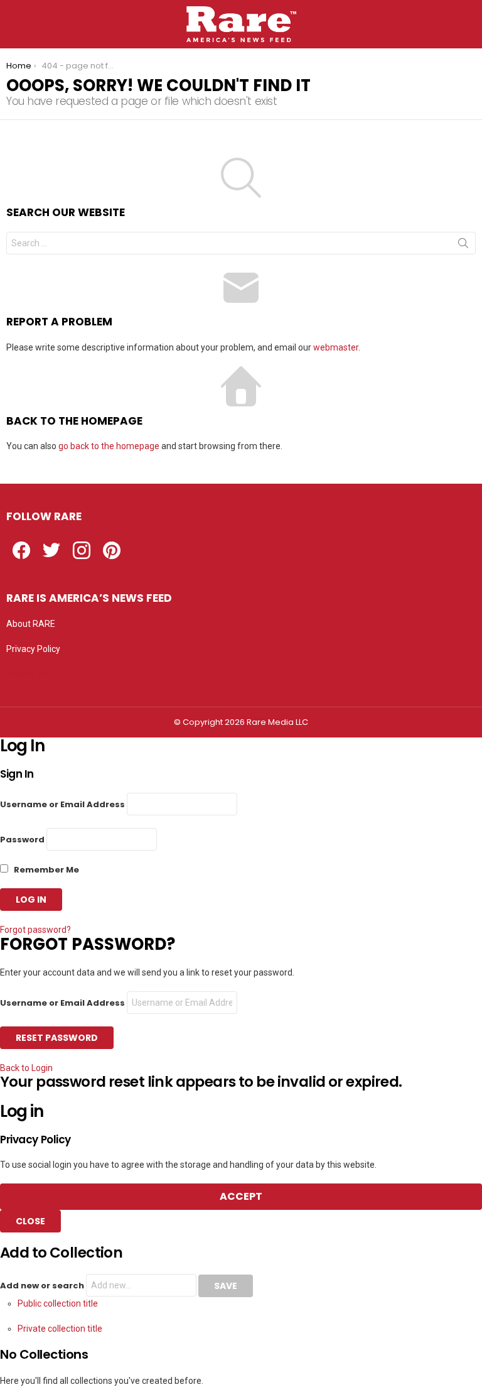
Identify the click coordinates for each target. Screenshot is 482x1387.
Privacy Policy (33, 649)
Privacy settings (37, 674)
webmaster (335, 347)
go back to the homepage (108, 446)
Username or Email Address (62, 804)
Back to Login (26, 1068)
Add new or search (43, 1286)
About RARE (30, 624)
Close (30, 1221)
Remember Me (45, 870)
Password (22, 840)
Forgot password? (35, 930)
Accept (241, 1196)
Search (463, 245)
